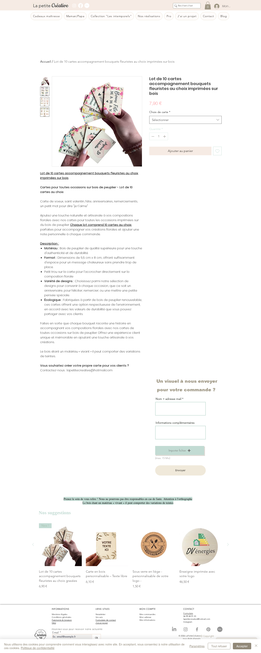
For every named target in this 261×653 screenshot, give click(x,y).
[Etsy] (86, 5)
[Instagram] (74, 5)
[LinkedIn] (174, 629)
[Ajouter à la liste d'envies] (217, 151)
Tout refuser (219, 646)
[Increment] (164, 136)
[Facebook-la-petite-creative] (197, 629)
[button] (179, 450)
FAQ (54, 623)
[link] (208, 5)
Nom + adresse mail (169, 398)
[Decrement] (152, 136)
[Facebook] (80, 5)
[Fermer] (256, 646)
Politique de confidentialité (37, 648)
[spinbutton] (158, 136)
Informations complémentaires (175, 422)
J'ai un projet (102, 623)
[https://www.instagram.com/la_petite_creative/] (185, 629)
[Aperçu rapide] (107, 544)
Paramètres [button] (197, 646)
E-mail (55, 632)
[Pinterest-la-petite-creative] (208, 629)
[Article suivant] (228, 544)
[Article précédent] (33, 544)
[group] (130, 556)
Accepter (242, 646)
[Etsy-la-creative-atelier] (219, 629)
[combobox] (185, 120)
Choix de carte (159, 112)
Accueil (45, 61)
